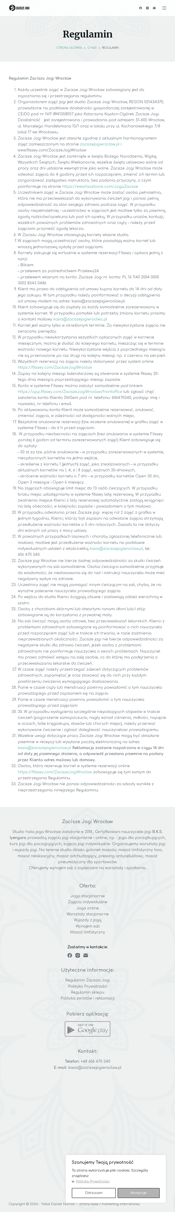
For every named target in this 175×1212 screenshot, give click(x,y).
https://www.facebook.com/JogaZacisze (100, 187)
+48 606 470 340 (95, 1061)
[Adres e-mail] (154, 8)
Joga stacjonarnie (87, 896)
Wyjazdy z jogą (87, 920)
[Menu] (164, 8)
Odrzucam (94, 1193)
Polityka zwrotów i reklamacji (88, 998)
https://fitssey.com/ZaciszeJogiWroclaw (55, 367)
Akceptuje (139, 1193)
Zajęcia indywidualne (87, 902)
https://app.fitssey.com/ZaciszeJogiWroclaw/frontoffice (70, 392)
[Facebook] (140, 8)
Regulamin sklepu (87, 992)
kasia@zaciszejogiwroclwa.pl (80, 319)
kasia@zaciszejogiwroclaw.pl (116, 549)
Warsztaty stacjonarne (88, 914)
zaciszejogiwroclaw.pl (99, 144)
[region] (116, 1179)
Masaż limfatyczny (87, 932)
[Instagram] (147, 8)
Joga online (87, 908)
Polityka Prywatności (93, 1181)
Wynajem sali (88, 926)
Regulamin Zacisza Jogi (87, 980)
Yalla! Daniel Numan (58, 1204)
